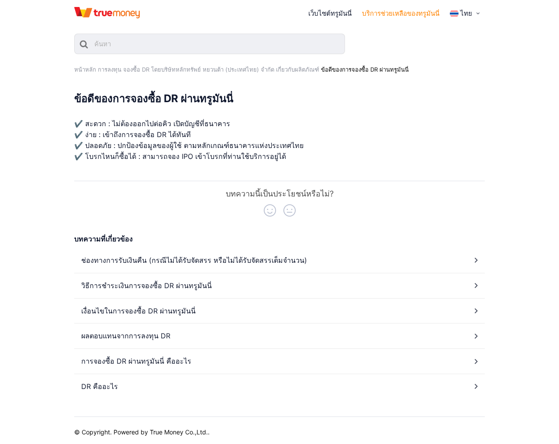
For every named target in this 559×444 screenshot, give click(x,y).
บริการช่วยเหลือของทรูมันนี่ (400, 13)
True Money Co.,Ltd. (179, 432)
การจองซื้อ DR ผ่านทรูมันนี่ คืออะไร (136, 361)
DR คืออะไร (99, 386)
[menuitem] (465, 13)
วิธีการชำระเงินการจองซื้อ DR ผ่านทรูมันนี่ (146, 285)
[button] (269, 210)
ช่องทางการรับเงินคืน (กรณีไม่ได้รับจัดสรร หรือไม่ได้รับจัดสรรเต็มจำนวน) (194, 260)
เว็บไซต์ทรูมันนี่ (330, 13)
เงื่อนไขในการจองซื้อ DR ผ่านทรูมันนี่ (138, 310)
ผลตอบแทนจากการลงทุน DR (125, 335)
